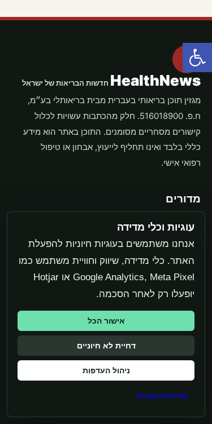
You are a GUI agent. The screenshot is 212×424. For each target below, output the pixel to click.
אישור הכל (106, 320)
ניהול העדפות (106, 370)
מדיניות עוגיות (162, 395)
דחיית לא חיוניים (106, 345)
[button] (197, 57)
